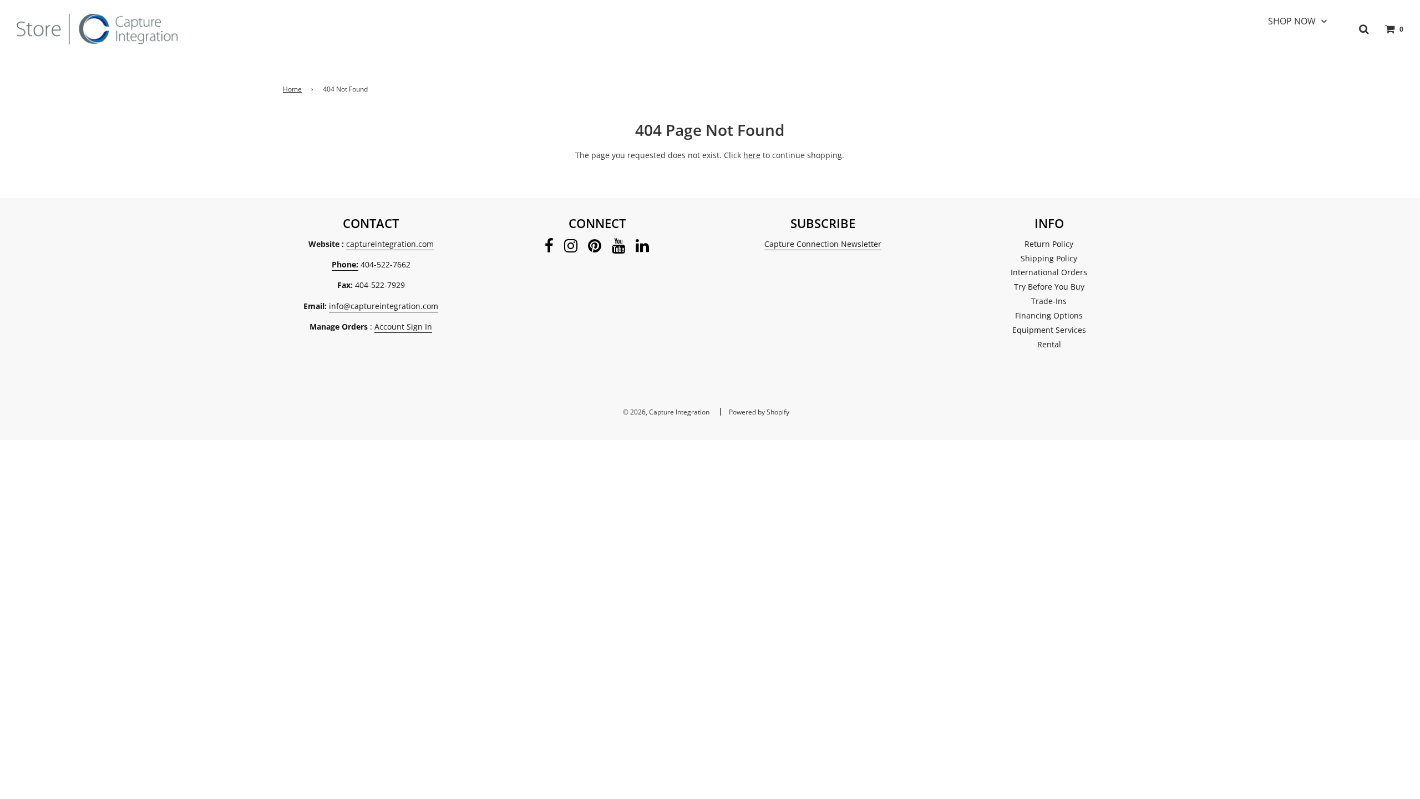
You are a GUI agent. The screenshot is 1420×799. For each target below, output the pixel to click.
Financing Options (1049, 315)
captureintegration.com (390, 244)
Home (292, 89)
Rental (1049, 344)
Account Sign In (403, 326)
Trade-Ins (1049, 301)
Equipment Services (1049, 330)
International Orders (1049, 272)
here (751, 155)
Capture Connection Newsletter (822, 244)
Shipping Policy (1049, 258)
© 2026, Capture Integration (666, 412)
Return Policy (1049, 244)
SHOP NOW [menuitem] (1292, 21)
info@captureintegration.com (383, 306)
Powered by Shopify (759, 412)
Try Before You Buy (1049, 286)
